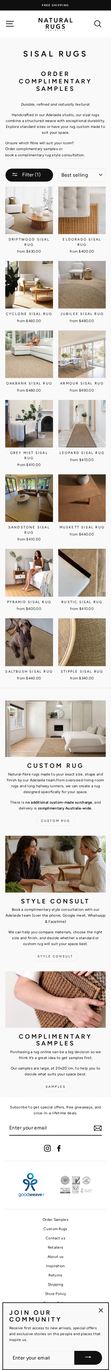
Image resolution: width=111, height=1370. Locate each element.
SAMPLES (56, 1087)
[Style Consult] (55, 864)
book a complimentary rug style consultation (44, 155)
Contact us (55, 1238)
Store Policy (55, 1294)
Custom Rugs (55, 1229)
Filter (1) (31, 175)
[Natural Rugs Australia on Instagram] (47, 1148)
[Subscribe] (98, 1128)
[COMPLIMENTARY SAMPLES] (55, 999)
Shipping (55, 1284)
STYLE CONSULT (55, 956)
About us (55, 1256)
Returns (55, 1275)
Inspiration (55, 1266)
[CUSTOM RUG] (55, 728)
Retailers (56, 1247)
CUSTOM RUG (55, 821)
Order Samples (55, 1219)
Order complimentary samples (31, 149)
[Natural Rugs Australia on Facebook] (59, 1148)
